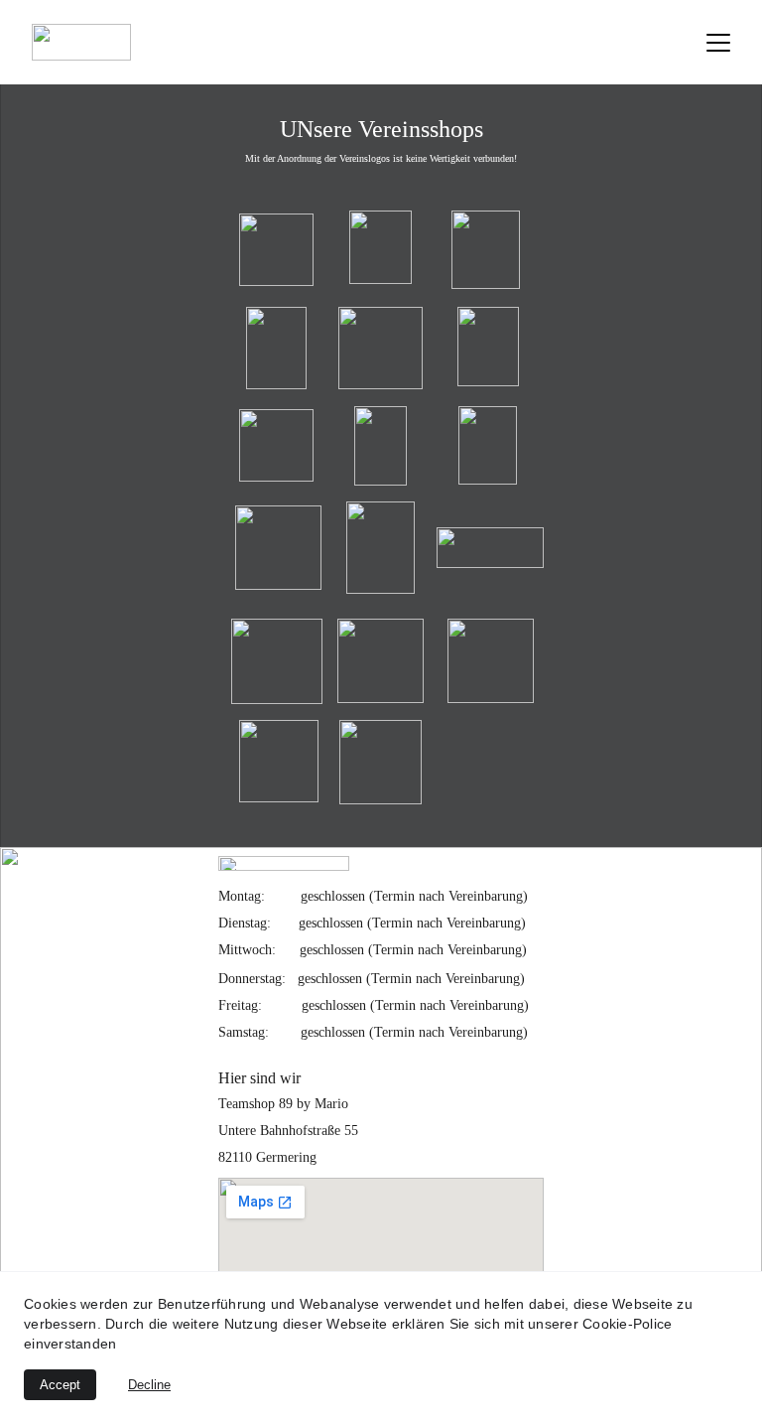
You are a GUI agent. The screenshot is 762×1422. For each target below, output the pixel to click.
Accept (60, 1384)
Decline (149, 1384)
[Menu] (718, 43)
